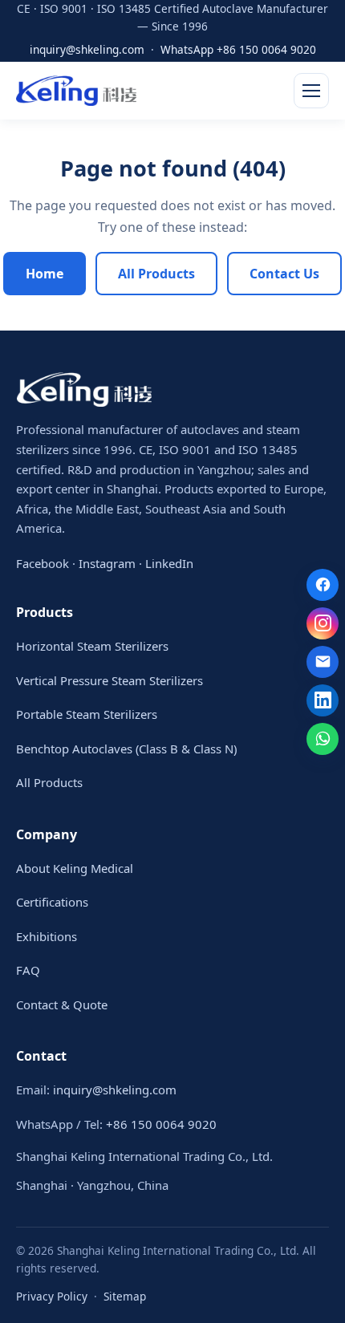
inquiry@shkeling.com (87, 49)
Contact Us (284, 273)
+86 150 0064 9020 (161, 1124)
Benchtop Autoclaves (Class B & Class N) (126, 749)
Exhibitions (46, 936)
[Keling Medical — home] (76, 90)
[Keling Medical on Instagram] (322, 623)
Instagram (107, 563)
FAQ (28, 970)
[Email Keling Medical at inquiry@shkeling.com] (322, 662)
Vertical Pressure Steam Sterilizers (109, 680)
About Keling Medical (74, 868)
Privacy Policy (51, 1296)
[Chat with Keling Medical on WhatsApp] (322, 739)
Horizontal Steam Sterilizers (92, 646)
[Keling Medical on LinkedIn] (322, 700)
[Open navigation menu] (311, 90)
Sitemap (125, 1296)
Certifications (52, 902)
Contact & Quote (62, 1004)
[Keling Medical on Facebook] (322, 585)
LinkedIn (169, 563)
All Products (156, 273)
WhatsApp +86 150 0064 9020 (238, 49)
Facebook (42, 563)
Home (44, 273)
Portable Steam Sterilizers (86, 714)
